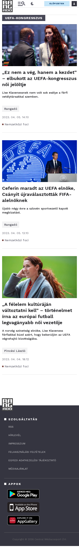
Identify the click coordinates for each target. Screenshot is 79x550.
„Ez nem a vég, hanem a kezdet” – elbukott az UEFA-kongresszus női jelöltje (39, 78)
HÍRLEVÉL (14, 435)
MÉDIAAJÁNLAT (18, 468)
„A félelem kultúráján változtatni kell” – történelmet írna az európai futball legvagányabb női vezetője (37, 313)
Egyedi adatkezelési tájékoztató (32, 460)
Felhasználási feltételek (27, 451)
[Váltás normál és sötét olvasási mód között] (32, 3)
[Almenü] (21, 3)
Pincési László (14, 350)
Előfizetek (57, 3)
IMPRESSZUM (16, 443)
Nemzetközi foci (17, 124)
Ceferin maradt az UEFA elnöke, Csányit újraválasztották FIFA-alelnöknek (38, 194)
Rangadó (10, 108)
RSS (10, 426)
